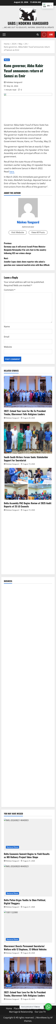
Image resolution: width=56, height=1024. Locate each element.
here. (11, 171)
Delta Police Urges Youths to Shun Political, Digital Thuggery (25, 901)
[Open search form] (38, 34)
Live (51, 34)
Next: (26, 261)
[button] (4, 34)
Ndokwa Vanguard (14, 82)
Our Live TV (40, 1011)
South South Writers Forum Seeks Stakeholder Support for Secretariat (26, 458)
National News (12, 847)
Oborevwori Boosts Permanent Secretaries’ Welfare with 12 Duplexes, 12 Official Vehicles (25, 947)
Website (8, 346)
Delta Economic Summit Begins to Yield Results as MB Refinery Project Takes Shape (27, 855)
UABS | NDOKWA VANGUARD (28, 23)
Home (9, 1008)
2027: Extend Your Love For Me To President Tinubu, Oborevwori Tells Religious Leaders (25, 412)
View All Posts (38, 232)
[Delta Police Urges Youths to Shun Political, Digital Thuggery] (28, 881)
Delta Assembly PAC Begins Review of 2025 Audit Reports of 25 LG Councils (27, 504)
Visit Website (17, 232)
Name (7, 326)
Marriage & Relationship (21, 1011)
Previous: (25, 248)
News (7, 60)
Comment (9, 289)
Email (6, 336)
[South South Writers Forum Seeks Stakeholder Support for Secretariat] (28, 438)
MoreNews (41, 1017)
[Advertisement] (28, 544)
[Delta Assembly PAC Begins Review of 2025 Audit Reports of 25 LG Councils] (28, 484)
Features (44, 1008)
